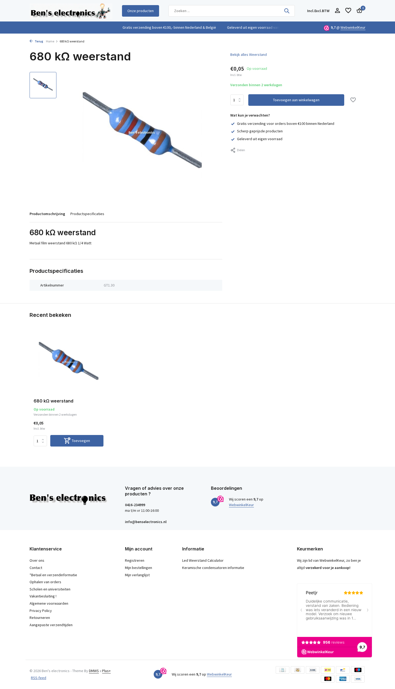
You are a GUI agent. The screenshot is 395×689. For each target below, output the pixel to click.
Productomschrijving (47, 213)
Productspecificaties (87, 213)
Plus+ (106, 670)
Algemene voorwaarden (49, 603)
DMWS (94, 670)
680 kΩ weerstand (53, 401)
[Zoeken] (287, 10)
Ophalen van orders (45, 581)
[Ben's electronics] (71, 10)
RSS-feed (38, 677)
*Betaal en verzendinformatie (53, 574)
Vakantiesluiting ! (43, 596)
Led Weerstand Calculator (203, 560)
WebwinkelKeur (352, 27)
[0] (358, 11)
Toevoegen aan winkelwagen (296, 100)
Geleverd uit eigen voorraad (259, 138)
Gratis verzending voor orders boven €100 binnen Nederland (285, 123)
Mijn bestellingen (138, 567)
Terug (38, 41)
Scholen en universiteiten (50, 589)
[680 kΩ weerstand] (68, 363)
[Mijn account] (337, 11)
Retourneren (40, 617)
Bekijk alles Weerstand (248, 54)
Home (50, 41)
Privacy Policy (41, 610)
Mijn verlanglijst (137, 574)
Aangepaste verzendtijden (51, 624)
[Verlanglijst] (348, 11)
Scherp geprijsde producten (260, 131)
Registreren (134, 560)
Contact (36, 567)
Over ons (37, 560)
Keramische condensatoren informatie (213, 567)
